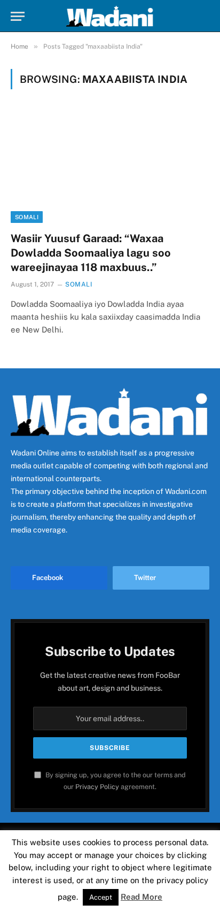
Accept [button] (100, 897)
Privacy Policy (97, 787)
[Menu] (18, 16)
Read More (141, 896)
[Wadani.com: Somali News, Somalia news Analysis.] (110, 16)
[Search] (204, 16)
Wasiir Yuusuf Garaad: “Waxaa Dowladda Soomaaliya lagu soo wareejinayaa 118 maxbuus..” (91, 253)
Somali (26, 217)
